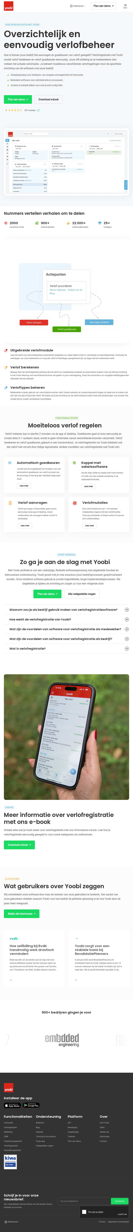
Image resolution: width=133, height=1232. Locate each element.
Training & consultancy (46, 1136)
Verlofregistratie (11, 1146)
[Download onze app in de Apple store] (12, 1105)
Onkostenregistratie (12, 1150)
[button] (77, 6)
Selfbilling (8, 1132)
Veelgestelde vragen (44, 1146)
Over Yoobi (104, 1123)
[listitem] (99, 959)
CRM (6, 1136)
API (69, 1123)
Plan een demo (74, 1141)
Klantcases (104, 1136)
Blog (38, 1127)
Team (102, 1127)
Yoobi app (40, 1141)
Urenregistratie (10, 1127)
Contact (103, 1141)
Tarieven (71, 1136)
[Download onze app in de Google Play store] (31, 1105)
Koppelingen (73, 1132)
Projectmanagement (13, 1141)
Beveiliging (72, 1127)
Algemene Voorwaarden (118, 1222)
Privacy (102, 1222)
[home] (8, 6)
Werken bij (104, 1132)
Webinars (40, 1123)
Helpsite (39, 1132)
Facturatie (8, 1123)
